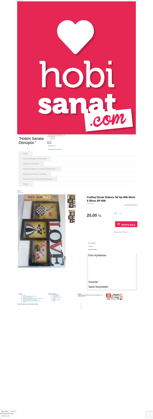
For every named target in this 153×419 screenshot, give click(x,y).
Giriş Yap (53, 137)
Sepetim (49, 141)
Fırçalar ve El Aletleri (28, 297)
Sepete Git (51, 146)
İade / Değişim (56, 295)
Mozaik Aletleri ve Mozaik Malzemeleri (32, 300)
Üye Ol (52, 139)
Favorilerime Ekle (130, 205)
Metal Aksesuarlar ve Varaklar (30, 299)
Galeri (24, 295)
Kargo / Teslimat (56, 299)
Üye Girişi (4, 411)
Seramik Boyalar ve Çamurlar (30, 296)
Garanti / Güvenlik (57, 297)
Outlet (24, 301)
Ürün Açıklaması (92, 243)
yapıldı (90, 203)
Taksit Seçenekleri (92, 249)
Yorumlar (90, 246)
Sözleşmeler (55, 296)
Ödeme (54, 298)
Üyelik (54, 300)
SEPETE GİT (5, 416)
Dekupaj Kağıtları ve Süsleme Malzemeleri (33, 298)
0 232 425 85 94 (51, 136)
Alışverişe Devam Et (54, 149)
